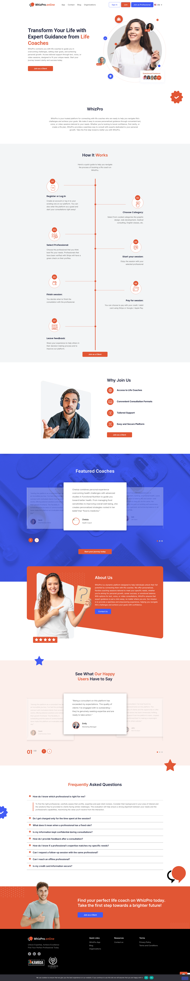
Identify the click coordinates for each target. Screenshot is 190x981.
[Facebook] (29, 953)
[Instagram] (39, 953)
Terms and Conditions (148, 945)
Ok (146, 977)
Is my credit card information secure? (52, 866)
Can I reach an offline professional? (51, 859)
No (152, 977)
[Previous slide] (30, 540)
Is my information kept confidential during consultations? (63, 832)
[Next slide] (37, 540)
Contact (71, 5)
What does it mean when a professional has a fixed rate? (62, 825)
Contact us (118, 942)
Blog (79, 5)
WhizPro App (94, 942)
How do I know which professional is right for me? (59, 796)
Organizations (90, 5)
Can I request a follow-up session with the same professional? (65, 852)
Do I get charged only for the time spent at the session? (62, 818)
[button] (157, 541)
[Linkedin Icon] (34, 953)
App (63, 5)
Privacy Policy (145, 942)
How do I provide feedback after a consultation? (58, 839)
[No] (185, 978)
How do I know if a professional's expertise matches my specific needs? (71, 845)
